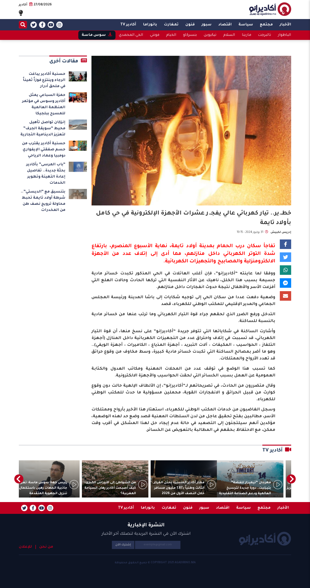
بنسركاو (190, 35)
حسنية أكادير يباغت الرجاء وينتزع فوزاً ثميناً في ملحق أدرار (44, 80)
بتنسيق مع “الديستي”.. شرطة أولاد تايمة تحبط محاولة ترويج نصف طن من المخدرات (43, 201)
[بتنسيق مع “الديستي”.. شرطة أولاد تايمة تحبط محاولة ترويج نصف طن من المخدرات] (78, 194)
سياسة (246, 25)
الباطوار (284, 35)
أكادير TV (128, 25)
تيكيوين (210, 35)
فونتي (154, 35)
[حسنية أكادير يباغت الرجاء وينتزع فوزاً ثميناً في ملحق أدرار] (78, 76)
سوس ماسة (94, 35)
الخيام (171, 35)
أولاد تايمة (184, 246)
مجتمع (266, 25)
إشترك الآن (123, 545)
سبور (207, 25)
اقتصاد (225, 25)
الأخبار (285, 25)
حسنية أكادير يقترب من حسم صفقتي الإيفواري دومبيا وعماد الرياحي (43, 150)
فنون (190, 25)
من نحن (46, 547)
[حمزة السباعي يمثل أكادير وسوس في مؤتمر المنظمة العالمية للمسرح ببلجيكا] (78, 97)
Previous (291, 478)
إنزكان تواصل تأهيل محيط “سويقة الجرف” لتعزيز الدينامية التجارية (42, 128)
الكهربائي (234, 254)
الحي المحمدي (131, 35)
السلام (229, 35)
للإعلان (25, 547)
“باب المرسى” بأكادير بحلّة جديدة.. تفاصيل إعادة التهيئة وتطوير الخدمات (45, 174)
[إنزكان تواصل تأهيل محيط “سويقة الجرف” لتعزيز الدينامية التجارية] (78, 125)
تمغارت (171, 25)
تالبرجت (264, 35)
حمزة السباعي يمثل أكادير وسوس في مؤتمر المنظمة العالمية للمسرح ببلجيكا (43, 104)
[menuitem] (285, 24)
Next (18, 478)
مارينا (246, 35)
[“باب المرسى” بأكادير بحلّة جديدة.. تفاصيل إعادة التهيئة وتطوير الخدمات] (78, 167)
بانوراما (150, 25)
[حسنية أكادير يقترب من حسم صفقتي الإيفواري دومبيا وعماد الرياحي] (78, 146)
